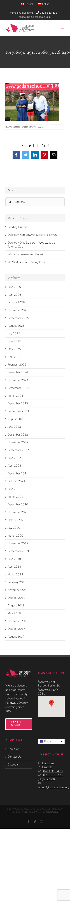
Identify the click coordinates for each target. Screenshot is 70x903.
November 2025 (18, 310)
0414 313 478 (53, 771)
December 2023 (18, 403)
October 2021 (16, 481)
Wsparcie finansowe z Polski (25, 254)
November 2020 (18, 512)
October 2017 (16, 629)
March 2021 (15, 497)
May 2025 (14, 349)
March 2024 (15, 396)
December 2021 (18, 473)
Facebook (48, 763)
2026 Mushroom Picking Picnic (27, 262)
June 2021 (14, 489)
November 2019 (18, 543)
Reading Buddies (18, 227)
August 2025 (16, 326)
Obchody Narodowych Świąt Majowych (32, 235)
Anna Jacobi (14, 126)
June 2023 (14, 427)
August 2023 (16, 419)
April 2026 (14, 295)
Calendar (13, 765)
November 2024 (18, 380)
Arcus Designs (52, 812)
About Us (14, 749)
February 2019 (17, 582)
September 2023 (18, 411)
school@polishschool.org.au (35, 17)
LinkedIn (47, 767)
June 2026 (14, 287)
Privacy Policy (28, 812)
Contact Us (14, 757)
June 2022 (14, 458)
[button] (51, 703)
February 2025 (17, 365)
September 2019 (18, 551)
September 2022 (18, 450)
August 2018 (16, 605)
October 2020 (16, 520)
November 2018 (18, 590)
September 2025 (18, 318)
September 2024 (18, 388)
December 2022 (18, 435)
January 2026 (16, 302)
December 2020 (18, 504)
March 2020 (15, 536)
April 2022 (14, 466)
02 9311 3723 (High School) (50, 777)
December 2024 (18, 372)
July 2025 (14, 333)
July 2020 (14, 528)
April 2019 (14, 567)
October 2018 (16, 598)
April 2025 (14, 357)
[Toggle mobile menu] (63, 27)
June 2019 (14, 559)
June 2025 (14, 341)
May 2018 (14, 613)
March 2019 (15, 575)
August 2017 (16, 637)
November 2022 (18, 442)
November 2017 (18, 621)
